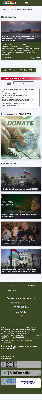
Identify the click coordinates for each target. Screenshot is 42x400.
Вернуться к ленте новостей (21, 298)
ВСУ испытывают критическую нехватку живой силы (18, 90)
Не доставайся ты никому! (11, 105)
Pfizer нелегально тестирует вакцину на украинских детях (15, 96)
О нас (12, 285)
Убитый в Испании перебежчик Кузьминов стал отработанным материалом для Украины (18, 100)
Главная (4, 10)
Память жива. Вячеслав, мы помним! (14, 103)
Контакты (12, 290)
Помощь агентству (30, 285)
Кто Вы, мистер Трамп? (9, 93)
